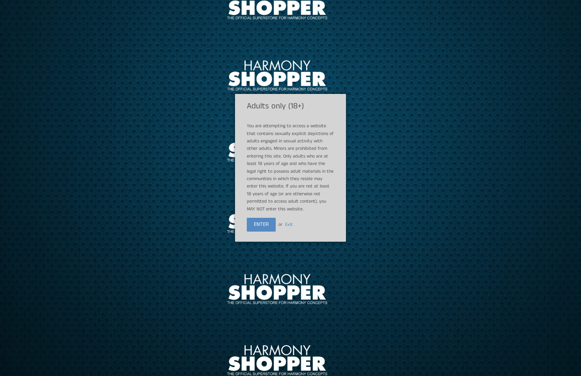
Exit (289, 224)
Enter (261, 224)
